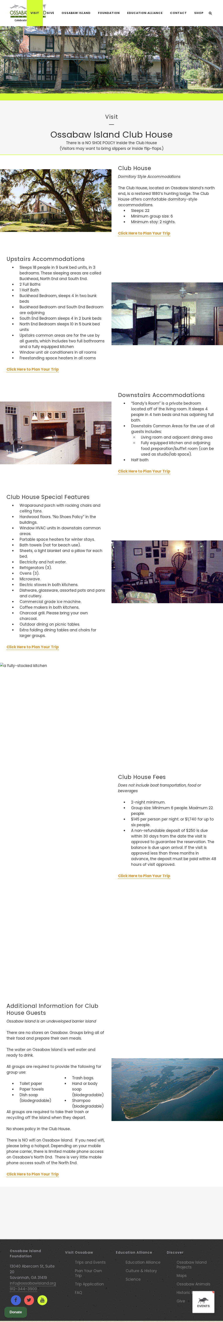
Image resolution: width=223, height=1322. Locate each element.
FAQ (78, 1292)
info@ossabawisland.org (33, 1283)
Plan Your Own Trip (88, 1273)
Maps (182, 1275)
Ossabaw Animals (193, 1284)
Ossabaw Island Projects (192, 1265)
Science (133, 1279)
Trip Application (89, 1284)
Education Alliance (143, 1262)
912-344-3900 (23, 1289)
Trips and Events (90, 1262)
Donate (16, 1312)
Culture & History (141, 1270)
